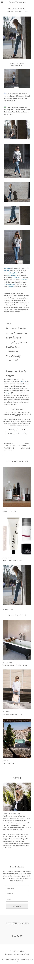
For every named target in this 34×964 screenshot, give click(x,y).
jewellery (13, 414)
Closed (13, 412)
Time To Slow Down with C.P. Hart (15, 665)
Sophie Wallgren (9, 284)
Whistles (17, 416)
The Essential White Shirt (12, 714)
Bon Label (22, 381)
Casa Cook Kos (8, 763)
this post (8, 393)
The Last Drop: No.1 (10, 511)
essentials (24, 412)
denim (18, 412)
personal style (21, 414)
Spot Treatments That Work (13, 560)
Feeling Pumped (8, 609)
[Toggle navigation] (2, 2)
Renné (29, 414)
